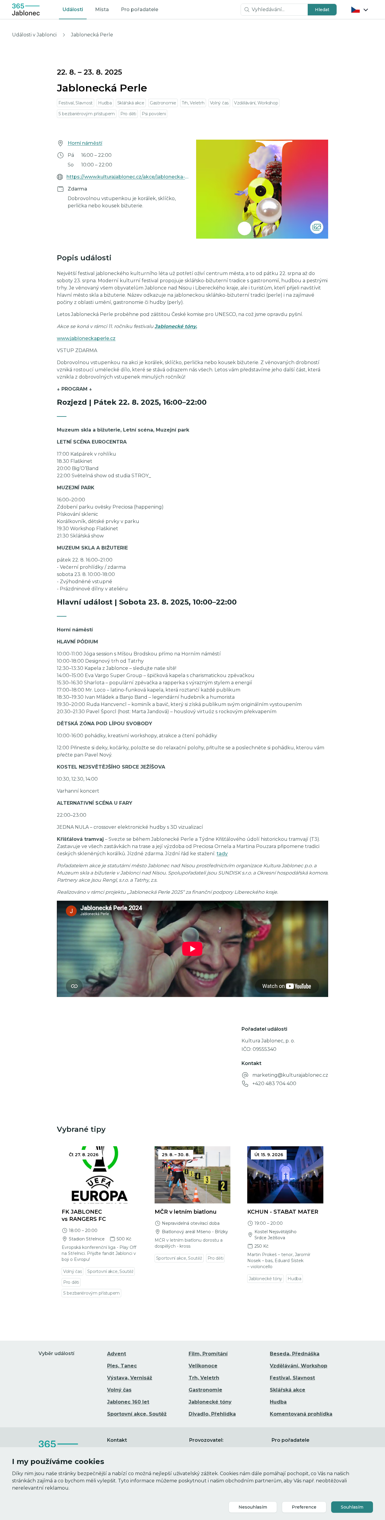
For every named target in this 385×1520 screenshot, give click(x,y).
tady (222, 853)
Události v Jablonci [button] (34, 35)
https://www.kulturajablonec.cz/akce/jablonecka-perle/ (127, 177)
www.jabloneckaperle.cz (86, 338)
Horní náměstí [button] (85, 143)
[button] (322, 9)
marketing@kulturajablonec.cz (290, 1075)
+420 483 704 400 (274, 1083)
